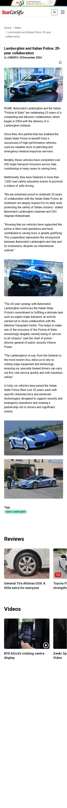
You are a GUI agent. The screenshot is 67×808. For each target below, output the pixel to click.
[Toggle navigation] (62, 12)
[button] (15, 511)
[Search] (54, 12)
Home (7, 27)
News (18, 27)
